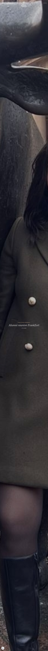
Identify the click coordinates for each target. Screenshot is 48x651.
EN (2, 3)
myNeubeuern (10, 3)
